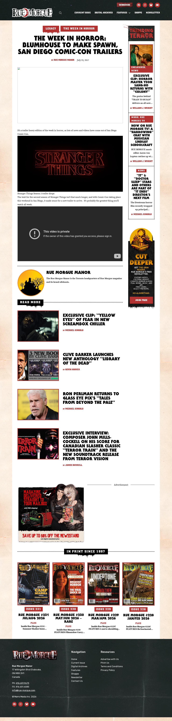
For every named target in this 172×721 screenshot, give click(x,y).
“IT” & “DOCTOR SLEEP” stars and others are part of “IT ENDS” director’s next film (141, 186)
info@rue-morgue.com (23, 690)
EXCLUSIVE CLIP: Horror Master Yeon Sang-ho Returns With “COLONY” (141, 84)
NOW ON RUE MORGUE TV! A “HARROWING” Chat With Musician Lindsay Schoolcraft (141, 135)
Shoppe (138, 13)
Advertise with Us (110, 659)
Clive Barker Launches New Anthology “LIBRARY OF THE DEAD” (91, 359)
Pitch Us (105, 663)
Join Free (141, 300)
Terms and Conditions (112, 666)
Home (74, 659)
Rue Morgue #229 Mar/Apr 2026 (103, 616)
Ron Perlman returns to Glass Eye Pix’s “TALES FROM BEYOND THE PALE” (91, 398)
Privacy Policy (108, 670)
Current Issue (83, 13)
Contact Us (77, 681)
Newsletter (153, 13)
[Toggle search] (60, 13)
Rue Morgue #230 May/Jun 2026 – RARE (68, 618)
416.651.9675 (22, 683)
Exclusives (138, 67)
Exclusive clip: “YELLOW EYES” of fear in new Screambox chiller (89, 319)
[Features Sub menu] (129, 13)
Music (135, 117)
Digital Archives (104, 13)
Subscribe (124, 5)
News (134, 71)
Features (75, 670)
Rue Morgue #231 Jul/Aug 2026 (33, 616)
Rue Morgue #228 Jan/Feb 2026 (138, 616)
